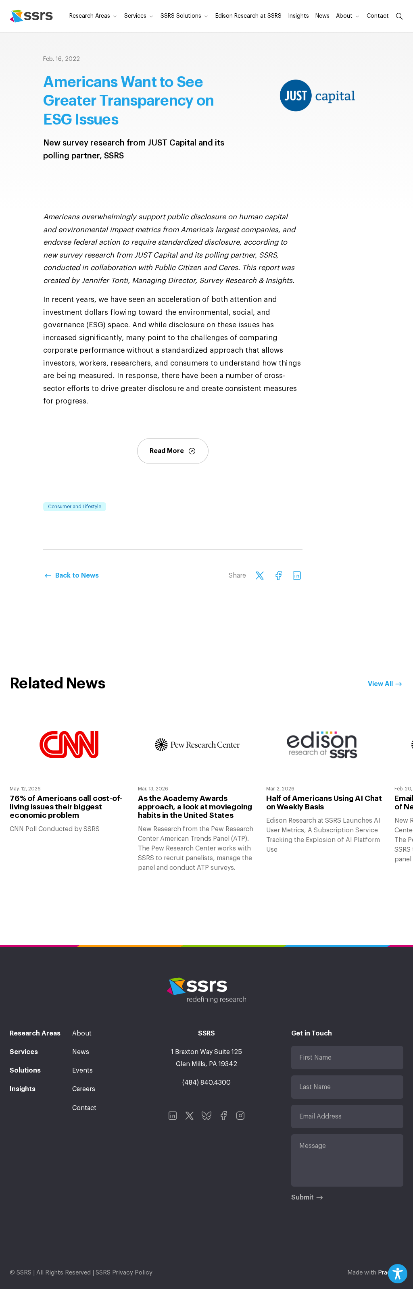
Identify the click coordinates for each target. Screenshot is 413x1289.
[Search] (397, 16)
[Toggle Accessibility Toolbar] (397, 1273)
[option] (69, 772)
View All (380, 684)
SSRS (31, 16)
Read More (167, 451)
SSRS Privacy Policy (124, 1273)
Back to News (77, 575)
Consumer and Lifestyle (74, 506)
